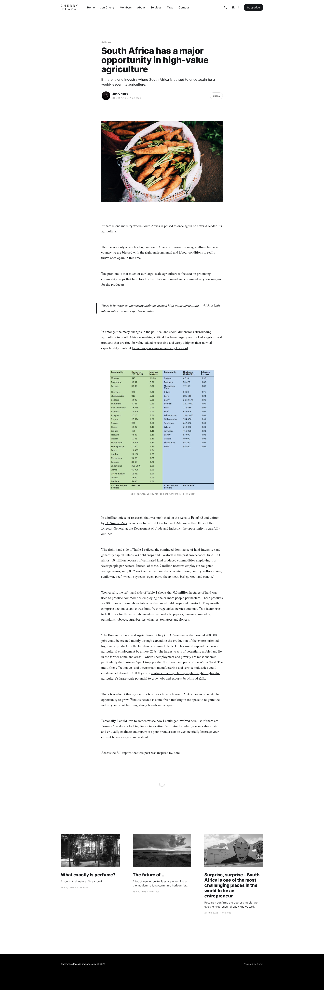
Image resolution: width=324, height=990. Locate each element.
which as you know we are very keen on (160, 348)
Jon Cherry (107, 7)
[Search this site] (225, 7)
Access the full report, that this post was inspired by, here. (141, 752)
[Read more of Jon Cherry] (106, 96)
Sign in (236, 7)
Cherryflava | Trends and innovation (79, 964)
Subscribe (253, 7)
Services (156, 7)
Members (126, 7)
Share (216, 95)
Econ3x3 (197, 517)
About (141, 7)
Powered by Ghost (253, 964)
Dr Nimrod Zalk (116, 523)
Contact (184, 7)
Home (91, 7)
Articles (106, 42)
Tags (170, 7)
